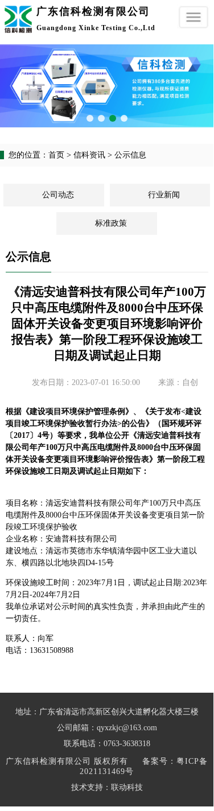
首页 (56, 155)
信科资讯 (89, 155)
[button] (90, 118)
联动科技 (127, 787)
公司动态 (58, 195)
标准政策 (111, 223)
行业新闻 (164, 195)
